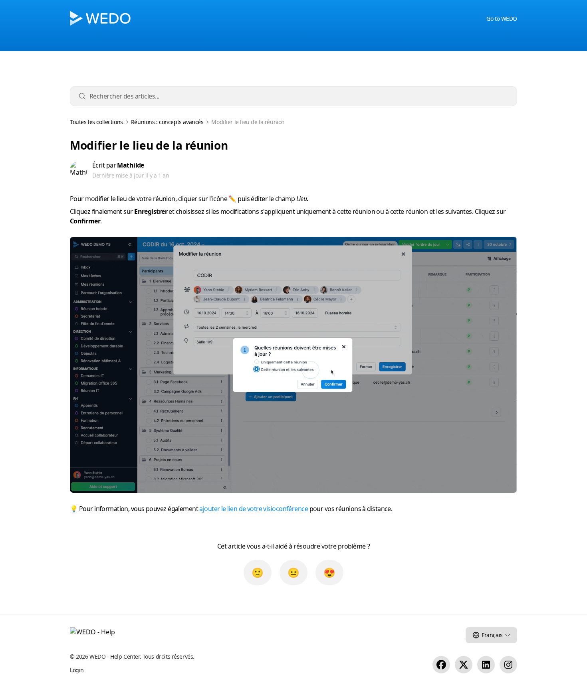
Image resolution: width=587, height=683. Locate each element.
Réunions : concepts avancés (167, 122)
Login (77, 670)
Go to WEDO (501, 18)
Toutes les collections (96, 122)
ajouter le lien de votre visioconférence (253, 508)
